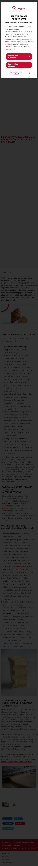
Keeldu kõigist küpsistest (13, 65)
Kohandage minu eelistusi (16, 73)
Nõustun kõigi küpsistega (13, 56)
